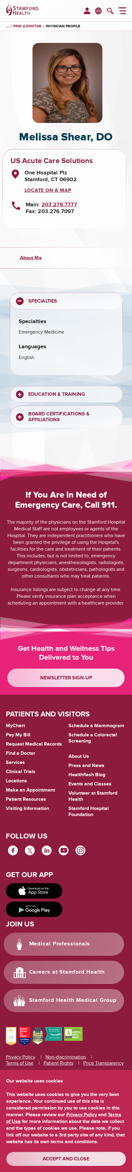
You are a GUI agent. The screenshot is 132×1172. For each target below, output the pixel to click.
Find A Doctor (27, 26)
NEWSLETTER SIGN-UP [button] (66, 678)
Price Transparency (103, 1063)
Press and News (86, 765)
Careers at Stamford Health (67, 972)
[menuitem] (87, 11)
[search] (110, 12)
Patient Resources (26, 799)
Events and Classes (89, 784)
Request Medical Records (34, 744)
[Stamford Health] (22, 10)
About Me (31, 258)
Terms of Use (19, 1063)
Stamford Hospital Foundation (88, 811)
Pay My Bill (18, 735)
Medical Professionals (59, 944)
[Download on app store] (34, 891)
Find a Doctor (20, 753)
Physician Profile (63, 26)
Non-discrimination (65, 1057)
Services (15, 762)
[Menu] (122, 12)
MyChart (15, 726)
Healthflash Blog (86, 775)
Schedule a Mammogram (96, 726)
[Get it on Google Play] (34, 909)
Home (7, 26)
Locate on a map (48, 190)
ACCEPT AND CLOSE (66, 1159)
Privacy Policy (20, 1057)
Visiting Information (27, 808)
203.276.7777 (59, 204)
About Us (78, 756)
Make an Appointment (30, 790)
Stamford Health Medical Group (72, 1000)
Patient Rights (58, 1063)
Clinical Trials (20, 772)
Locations (16, 781)
